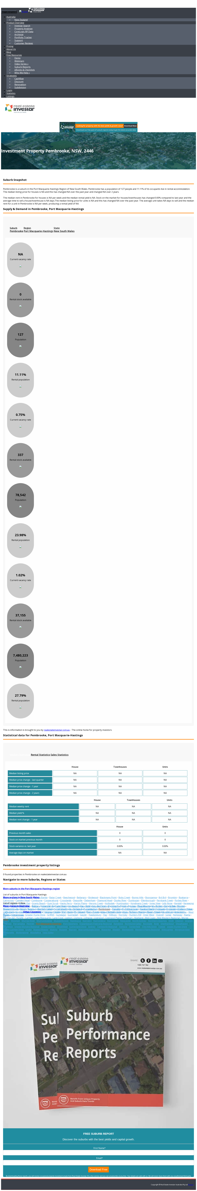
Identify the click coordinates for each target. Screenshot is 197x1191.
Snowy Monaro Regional (27, 926)
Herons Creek (96, 903)
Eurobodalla (99, 911)
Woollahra (35, 932)
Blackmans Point (108, 897)
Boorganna (151, 897)
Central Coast (132, 909)
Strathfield (62, 926)
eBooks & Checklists (24, 69)
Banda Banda (40, 897)
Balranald (45, 906)
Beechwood (69, 897)
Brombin (172, 897)
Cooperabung (51, 900)
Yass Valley (48, 932)
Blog (8, 52)
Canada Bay (79, 909)
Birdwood (93, 897)
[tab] (16, 230)
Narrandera (99, 920)
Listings (10, 96)
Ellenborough (148, 900)
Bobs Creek (124, 897)
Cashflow (19, 78)
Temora (123, 926)
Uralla (28, 929)
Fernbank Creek (165, 900)
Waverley (106, 929)
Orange (189, 920)
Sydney (91, 926)
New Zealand (21, 19)
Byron (30, 909)
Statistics (10, 93)
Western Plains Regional (147, 929)
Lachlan (29, 917)
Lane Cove (58, 917)
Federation (121, 911)
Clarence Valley (176, 909)
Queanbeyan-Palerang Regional (96, 923)
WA (4, 934)
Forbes (132, 911)
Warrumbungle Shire (89, 929)
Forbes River (181, 900)
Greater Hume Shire (35, 914)
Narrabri (87, 920)
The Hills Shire (149, 926)
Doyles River (120, 900)
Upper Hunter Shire (177, 926)
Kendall (178, 903)
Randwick (118, 923)
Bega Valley (78, 906)
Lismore (78, 917)
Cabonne (40, 909)
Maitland (138, 917)
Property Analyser (23, 28)
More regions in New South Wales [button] (21, 897)
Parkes (7, 923)
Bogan (159, 906)
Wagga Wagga (40, 929)
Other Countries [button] (32, 911)
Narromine (112, 920)
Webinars (19, 61)
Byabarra (183, 897)
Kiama (187, 914)
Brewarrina (8, 909)
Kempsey (177, 914)
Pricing (9, 46)
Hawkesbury (95, 914)
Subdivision (20, 87)
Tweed (161, 926)
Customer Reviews (23, 43)
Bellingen (90, 906)
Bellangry (81, 897)
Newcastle (125, 920)
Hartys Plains (80, 903)
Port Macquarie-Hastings (48, 923)
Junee (168, 914)
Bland (123, 906)
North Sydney (139, 920)
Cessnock (162, 909)
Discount (18, 81)
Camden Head (23, 900)
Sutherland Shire (77, 926)
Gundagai (61, 914)
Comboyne (36, 900)
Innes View (155, 903)
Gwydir (83, 914)
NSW (171, 920)
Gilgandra (159, 911)
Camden (51, 909)
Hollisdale (110, 903)
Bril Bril (162, 897)
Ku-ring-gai (9, 917)
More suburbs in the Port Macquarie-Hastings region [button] (31, 888)
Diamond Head (104, 900)
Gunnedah (73, 914)
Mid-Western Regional (168, 917)
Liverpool (99, 917)
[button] (11, 75)
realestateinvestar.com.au (57, 729)
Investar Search (22, 25)
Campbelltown (64, 909)
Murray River (28, 920)
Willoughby (167, 929)
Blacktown (113, 906)
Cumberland (59, 911)
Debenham (89, 900)
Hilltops (113, 914)
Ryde (156, 923)
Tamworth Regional (107, 926)
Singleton (8, 926)
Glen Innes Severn (175, 911)
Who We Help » (22, 72)
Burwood (21, 909)
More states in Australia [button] (16, 905)
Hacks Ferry (66, 903)
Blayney (132, 906)
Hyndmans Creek (139, 903)
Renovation (20, 84)
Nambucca (75, 920)
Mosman (15, 920)
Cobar (189, 909)
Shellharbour (167, 923)
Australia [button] (10, 16)
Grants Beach (38, 903)
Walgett (63, 929)
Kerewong (188, 903)
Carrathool (117, 909)
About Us (11, 49)
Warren (73, 929)
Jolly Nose (167, 903)
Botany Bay (170, 906)
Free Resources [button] (14, 55)
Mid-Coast (150, 917)
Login (9, 90)
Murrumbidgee (44, 920)
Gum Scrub (52, 903)
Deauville (77, 900)
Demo (17, 58)
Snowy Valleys (48, 926)
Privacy (191, 1185)
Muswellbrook (61, 920)
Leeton (68, 917)
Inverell (160, 914)
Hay (105, 914)
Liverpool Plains (113, 917)
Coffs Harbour (10, 911)
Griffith (50, 914)
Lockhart (127, 917)
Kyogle (19, 917)
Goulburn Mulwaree (13, 914)
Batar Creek (55, 897)
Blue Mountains (146, 906)
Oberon (179, 920)
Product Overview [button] (15, 22)
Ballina (35, 906)
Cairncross (8, 900)
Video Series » (21, 63)
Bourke (181, 906)
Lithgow (88, 917)
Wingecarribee (182, 929)
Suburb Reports (22, 66)
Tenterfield (134, 926)
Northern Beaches (157, 920)
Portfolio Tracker (23, 37)
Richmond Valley (133, 923)
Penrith (30, 923)
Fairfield (111, 911)
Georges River (145, 911)
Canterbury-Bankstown (98, 909)
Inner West (148, 914)
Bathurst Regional (61, 906)
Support (18, 40)
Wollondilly (8, 932)
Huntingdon (122, 903)
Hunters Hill (135, 914)
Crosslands (65, 900)
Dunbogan (133, 900)
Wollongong (22, 932)
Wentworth (127, 929)
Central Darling (148, 909)
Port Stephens (70, 923)
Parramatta (19, 923)
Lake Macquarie (43, 917)
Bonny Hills (137, 897)
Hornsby (123, 914)
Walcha (53, 929)
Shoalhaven (182, 923)
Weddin (116, 929)
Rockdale (147, 923)
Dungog (72, 911)
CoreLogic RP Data (23, 31)
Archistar (19, 34)
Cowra (48, 911)
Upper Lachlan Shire (13, 929)
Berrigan (101, 906)
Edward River (84, 911)
